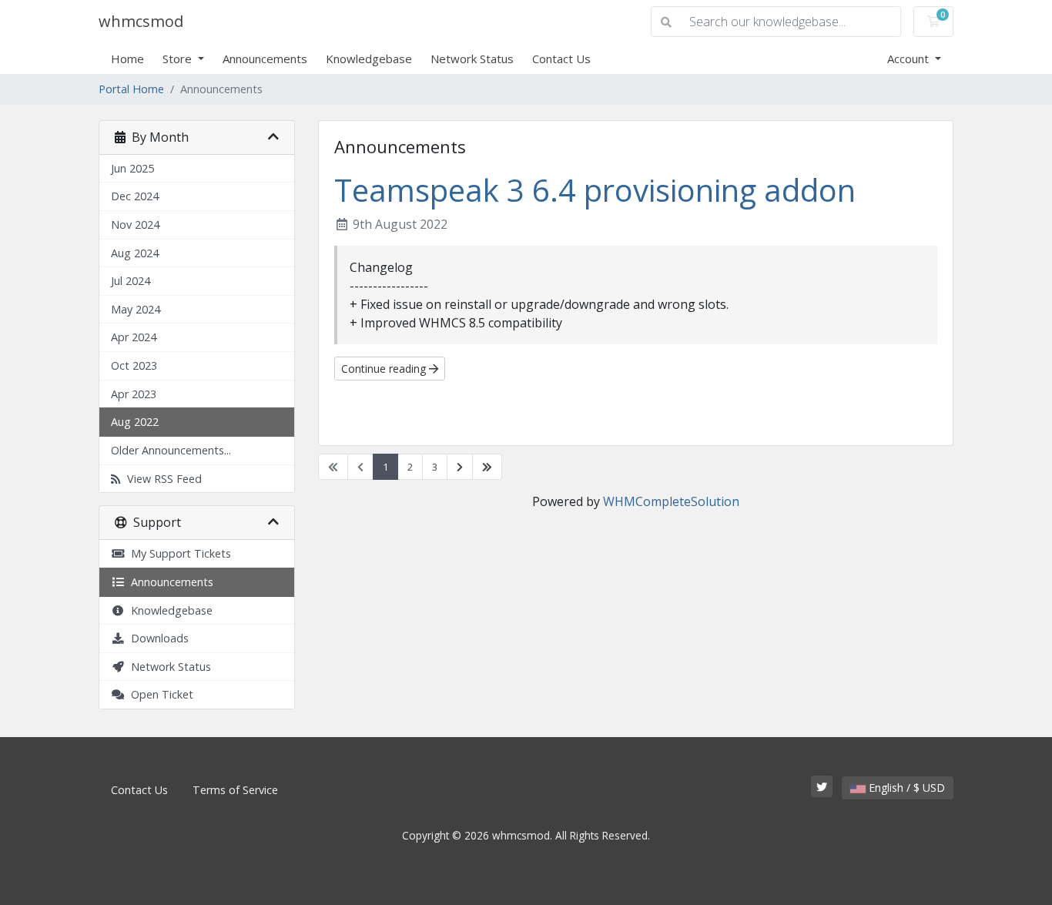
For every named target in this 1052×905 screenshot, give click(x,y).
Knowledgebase (369, 58)
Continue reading (385, 368)
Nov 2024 (135, 224)
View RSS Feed (161, 478)
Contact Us (561, 58)
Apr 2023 (133, 394)
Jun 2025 (132, 168)
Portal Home (131, 89)
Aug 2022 (135, 421)
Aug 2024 (135, 253)
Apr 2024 (133, 337)
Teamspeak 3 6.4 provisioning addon (595, 190)
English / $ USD (905, 787)
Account (909, 58)
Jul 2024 (130, 280)
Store (178, 58)
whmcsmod (141, 21)
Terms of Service (235, 790)
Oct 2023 (134, 365)
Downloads (157, 638)
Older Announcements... (171, 450)
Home (127, 58)
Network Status (472, 58)
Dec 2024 (135, 196)
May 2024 (135, 309)
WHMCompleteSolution (671, 501)
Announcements (265, 58)
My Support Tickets (178, 553)
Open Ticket (159, 694)
